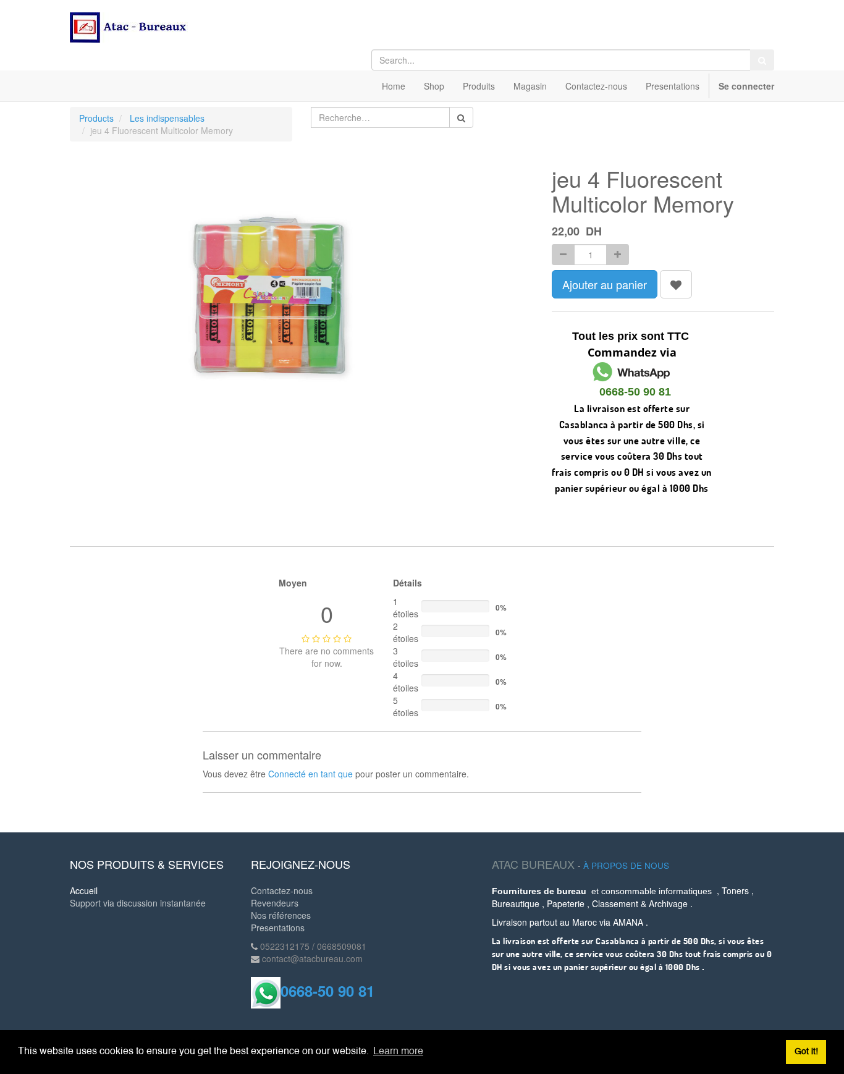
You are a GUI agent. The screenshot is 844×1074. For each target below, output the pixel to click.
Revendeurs (274, 903)
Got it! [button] (806, 1051)
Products (96, 118)
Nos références (281, 915)
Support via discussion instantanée (138, 903)
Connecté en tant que (310, 773)
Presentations (278, 927)
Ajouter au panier (604, 284)
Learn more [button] (398, 1052)
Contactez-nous (282, 890)
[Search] (762, 59)
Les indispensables (167, 118)
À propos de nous (626, 865)
